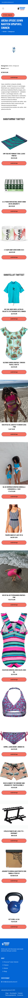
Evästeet (20, 993)
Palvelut (6, 965)
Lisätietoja (14, 77)
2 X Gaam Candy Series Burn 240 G (14, 250)
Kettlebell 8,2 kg (14, 919)
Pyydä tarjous (7, 15)
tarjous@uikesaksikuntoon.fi (8, 2)
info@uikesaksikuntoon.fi (10, 982)
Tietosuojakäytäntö (10, 995)
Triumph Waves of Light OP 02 (14, 535)
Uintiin (5, 31)
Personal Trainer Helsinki (11, 962)
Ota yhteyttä (13, 993)
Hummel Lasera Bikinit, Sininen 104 (14, 747)
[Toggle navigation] (3, 8)
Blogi (5, 971)
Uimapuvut (11, 31)
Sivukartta (20, 995)
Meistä (6, 968)
